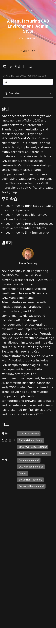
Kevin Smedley (28, 38)
